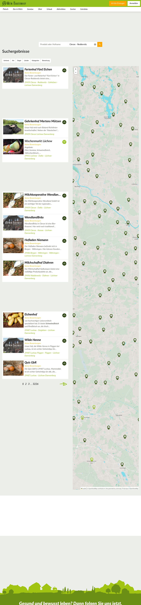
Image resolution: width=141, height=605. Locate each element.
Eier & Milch (17, 9)
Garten (73, 9)
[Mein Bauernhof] (17, 3)
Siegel (19, 60)
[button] (105, 271)
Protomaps (125, 488)
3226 (35, 384)
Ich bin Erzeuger (118, 3)
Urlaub (49, 9)
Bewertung (46, 60)
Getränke (84, 9)
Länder (26, 60)
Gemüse (30, 9)
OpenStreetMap (134, 488)
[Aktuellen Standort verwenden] (95, 44)
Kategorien (35, 60)
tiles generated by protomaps (114, 488)
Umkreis (6, 60)
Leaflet (84, 488)
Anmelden (134, 3)
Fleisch (5, 9)
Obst (40, 9)
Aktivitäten (61, 9)
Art (13, 60)
